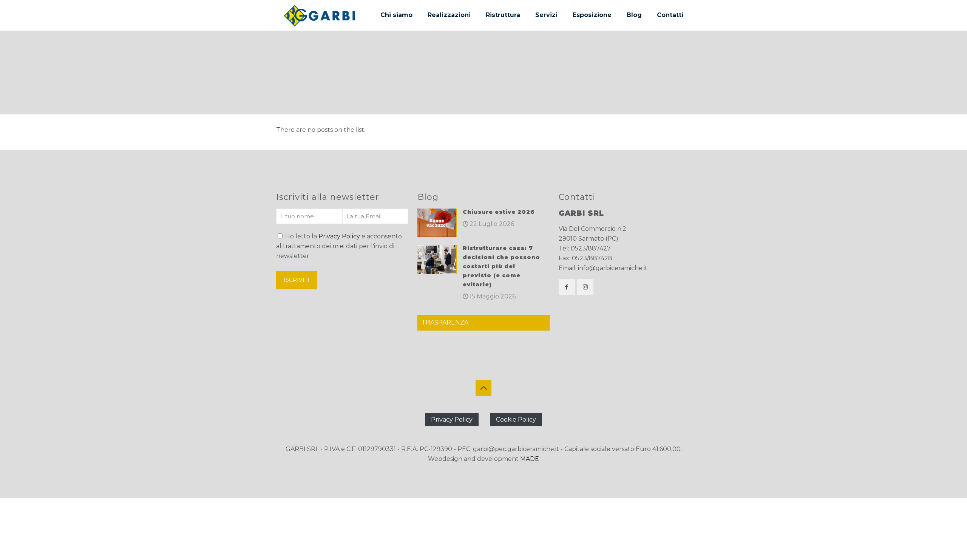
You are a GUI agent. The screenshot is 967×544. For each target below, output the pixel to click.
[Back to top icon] (483, 388)
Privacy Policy (339, 236)
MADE (529, 458)
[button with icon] (567, 287)
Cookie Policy (516, 419)
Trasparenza (445, 322)
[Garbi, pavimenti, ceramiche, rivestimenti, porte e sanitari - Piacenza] (319, 15)
